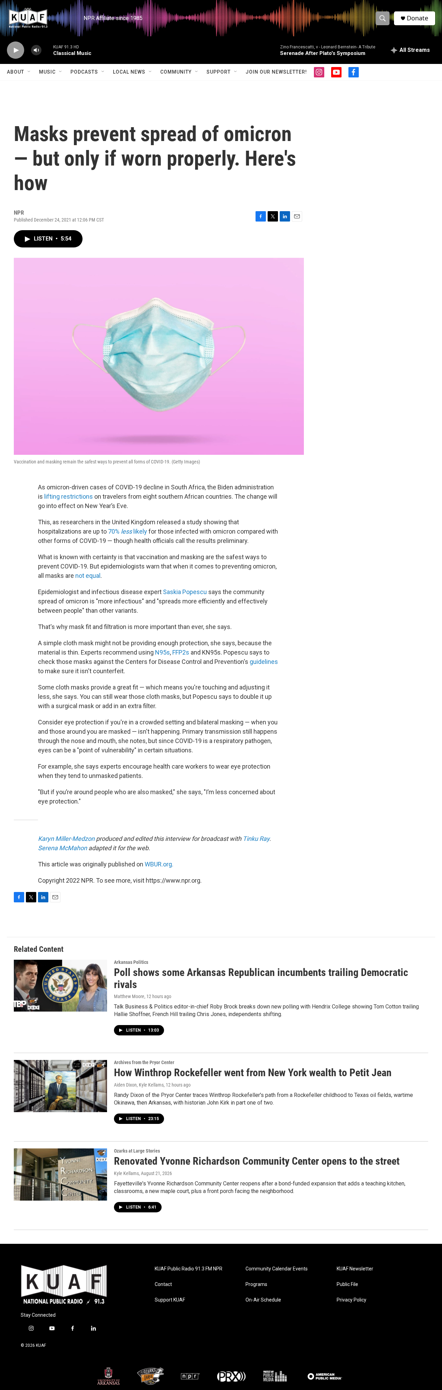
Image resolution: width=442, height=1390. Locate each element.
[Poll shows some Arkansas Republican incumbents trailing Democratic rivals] (60, 986)
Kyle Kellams (126, 1173)
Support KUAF (170, 1300)
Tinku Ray (256, 838)
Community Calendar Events (277, 1268)
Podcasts (84, 72)
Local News (129, 72)
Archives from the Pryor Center (144, 1062)
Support (218, 72)
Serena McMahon (62, 848)
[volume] (36, 50)
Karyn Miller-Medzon (66, 838)
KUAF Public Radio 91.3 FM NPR (188, 1268)
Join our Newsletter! (276, 72)
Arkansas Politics (131, 962)
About (15, 72)
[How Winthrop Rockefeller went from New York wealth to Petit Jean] (60, 1086)
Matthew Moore (129, 996)
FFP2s (180, 652)
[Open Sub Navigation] (29, 72)
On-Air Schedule (263, 1300)
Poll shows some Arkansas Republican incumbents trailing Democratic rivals (261, 978)
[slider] (47, 50)
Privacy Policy (351, 1300)
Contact (163, 1284)
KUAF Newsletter (355, 1268)
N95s (162, 652)
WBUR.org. (159, 864)
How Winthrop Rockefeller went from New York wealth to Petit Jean (253, 1073)
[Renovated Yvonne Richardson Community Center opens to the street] (60, 1174)
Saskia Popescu (185, 591)
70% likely (127, 531)
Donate (417, 18)
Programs (256, 1284)
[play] (15, 50)
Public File (347, 1284)
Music (47, 72)
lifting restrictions (68, 496)
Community (176, 72)
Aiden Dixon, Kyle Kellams (139, 1085)
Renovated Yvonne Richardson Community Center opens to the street (257, 1161)
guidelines (264, 661)
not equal (87, 575)
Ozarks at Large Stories (137, 1151)
